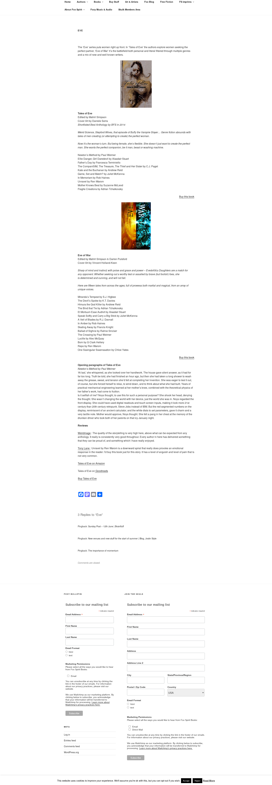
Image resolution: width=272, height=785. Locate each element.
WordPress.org (71, 752)
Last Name (71, 637)
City (129, 675)
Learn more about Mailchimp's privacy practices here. (87, 703)
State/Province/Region (179, 675)
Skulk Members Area (129, 9)
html (71, 652)
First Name (71, 626)
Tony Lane (84, 448)
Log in (67, 734)
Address (131, 651)
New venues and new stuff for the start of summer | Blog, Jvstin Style (122, 538)
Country (171, 687)
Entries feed (70, 740)
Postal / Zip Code (136, 687)
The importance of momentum (103, 550)
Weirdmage (84, 433)
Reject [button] (197, 780)
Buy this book (186, 196)
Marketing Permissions (77, 664)
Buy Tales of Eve (87, 478)
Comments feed (72, 746)
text (70, 655)
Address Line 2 (135, 663)
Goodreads (101, 471)
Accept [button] (186, 780)
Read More (209, 780)
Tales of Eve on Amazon (91, 463)
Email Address (74, 614)
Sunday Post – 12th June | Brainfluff (106, 526)
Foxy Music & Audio (101, 9)
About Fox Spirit (73, 9)
